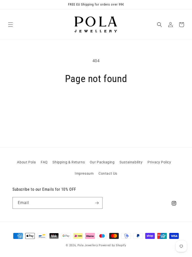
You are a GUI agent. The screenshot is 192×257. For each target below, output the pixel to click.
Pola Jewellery (88, 245)
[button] (10, 24)
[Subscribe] (96, 203)
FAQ (44, 162)
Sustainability (131, 162)
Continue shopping (96, 101)
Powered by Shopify (112, 245)
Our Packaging (102, 162)
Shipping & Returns (68, 162)
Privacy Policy (159, 162)
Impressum (84, 173)
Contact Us (107, 173)
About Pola (26, 162)
